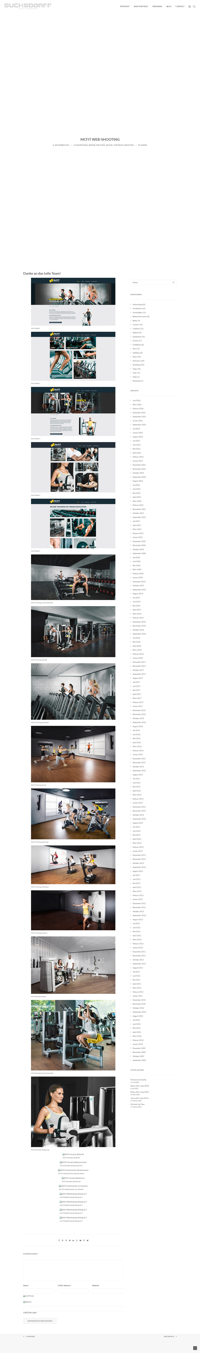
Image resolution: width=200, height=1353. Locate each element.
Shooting (129, 145)
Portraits (119, 145)
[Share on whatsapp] (76, 1240)
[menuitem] (125, 6)
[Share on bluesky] (80, 1240)
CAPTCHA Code (29, 1313)
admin (144, 145)
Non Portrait (141, 6)
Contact (180, 6)
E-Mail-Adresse (64, 1285)
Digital (109, 145)
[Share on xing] (83, 1240)
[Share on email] (87, 1240)
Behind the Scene (97, 145)
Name (26, 1285)
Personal (157, 6)
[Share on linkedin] (73, 1240)
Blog (169, 6)
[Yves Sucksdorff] (27, 6)
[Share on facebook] (59, 1240)
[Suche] (153, 282)
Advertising (82, 145)
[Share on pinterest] (69, 1240)
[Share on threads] (66, 1240)
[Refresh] (27, 1302)
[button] (190, 6)
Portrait (125, 6)
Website (95, 1285)
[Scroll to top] (195, 1348)
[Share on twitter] (62, 1240)
